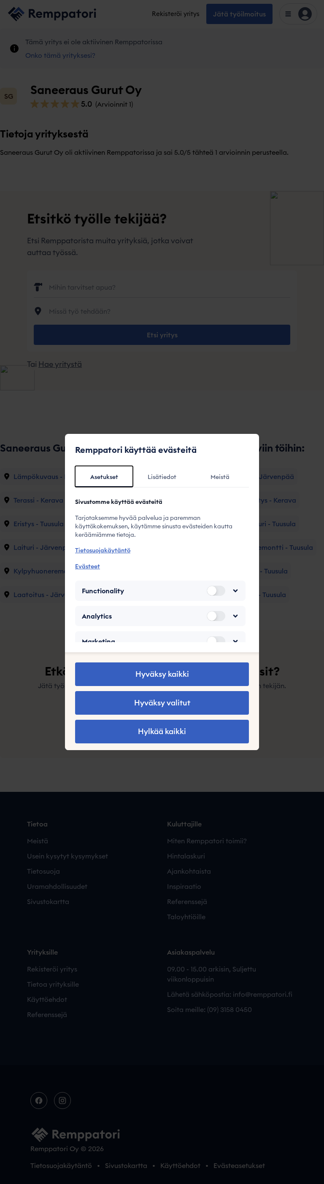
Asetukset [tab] (104, 477)
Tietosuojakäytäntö (102, 550)
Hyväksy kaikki (162, 674)
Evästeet (87, 566)
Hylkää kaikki (162, 731)
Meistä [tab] (220, 477)
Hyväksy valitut (162, 703)
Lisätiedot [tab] (162, 477)
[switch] (216, 591)
